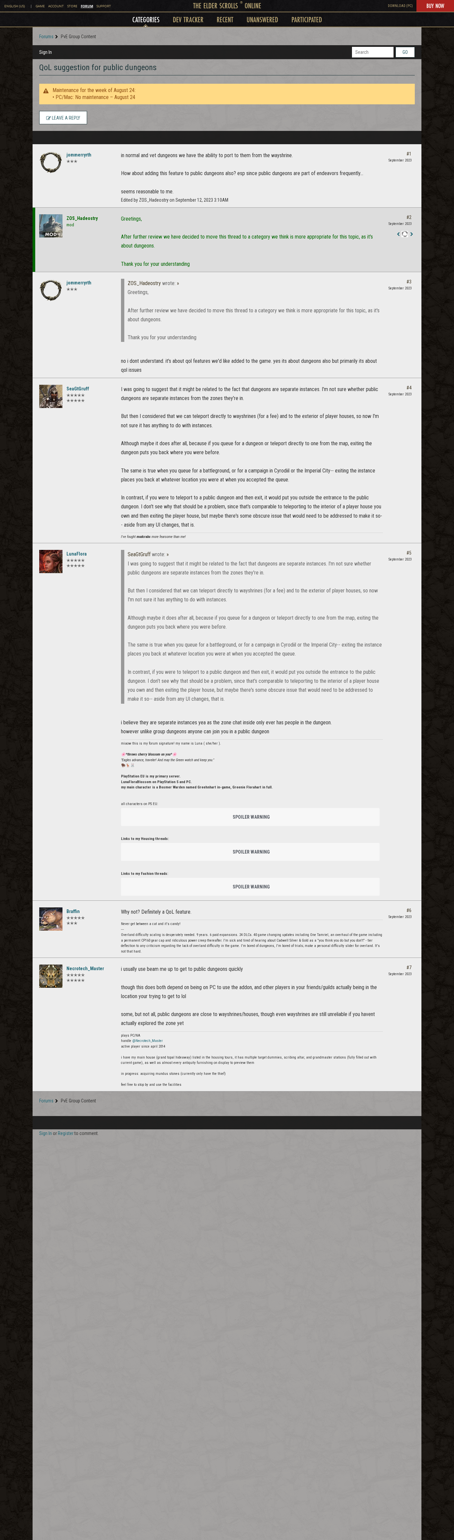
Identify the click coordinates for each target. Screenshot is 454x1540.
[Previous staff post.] (398, 234)
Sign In (45, 52)
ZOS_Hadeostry (82, 218)
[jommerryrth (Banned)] (50, 162)
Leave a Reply (65, 118)
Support (103, 6)
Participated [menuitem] (306, 19)
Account (56, 6)
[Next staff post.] (411, 234)
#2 (408, 217)
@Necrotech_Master (147, 1041)
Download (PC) (400, 6)
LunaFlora (76, 554)
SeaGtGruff (77, 388)
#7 (408, 967)
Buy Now (435, 5)
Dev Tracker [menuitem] (188, 19)
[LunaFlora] (50, 561)
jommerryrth (78, 154)
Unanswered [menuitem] (262, 19)
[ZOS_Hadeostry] (50, 226)
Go (405, 52)
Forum (87, 6)
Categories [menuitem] (146, 19)
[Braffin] (50, 919)
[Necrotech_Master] (50, 976)
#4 (408, 387)
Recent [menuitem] (225, 19)
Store (72, 6)
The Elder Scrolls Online (227, 5)
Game (40, 6)
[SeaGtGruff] (50, 396)
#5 (408, 553)
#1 (408, 153)
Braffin (73, 911)
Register (65, 1133)
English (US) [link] (14, 6)
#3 (408, 281)
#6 (408, 910)
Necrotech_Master (85, 968)
